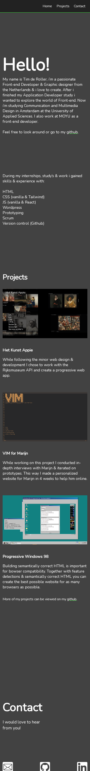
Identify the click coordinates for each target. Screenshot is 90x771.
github (72, 132)
